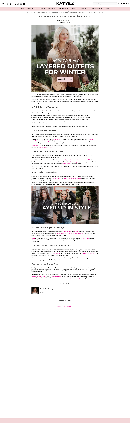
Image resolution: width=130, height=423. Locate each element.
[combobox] (105, 3)
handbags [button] (62, 8)
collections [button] (31, 8)
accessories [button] (96, 8)
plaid (89, 160)
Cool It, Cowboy (44, 141)
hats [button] (41, 8)
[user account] (121, 4)
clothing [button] (51, 8)
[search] (118, 3)
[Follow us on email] (24, 4)
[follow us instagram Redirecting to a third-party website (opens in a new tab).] (66, 283)
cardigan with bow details (71, 160)
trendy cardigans (56, 276)
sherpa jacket (66, 163)
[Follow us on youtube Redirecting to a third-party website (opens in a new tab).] (18, 4)
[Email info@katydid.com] (124, 4)
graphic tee (56, 139)
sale (107, 8)
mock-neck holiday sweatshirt (48, 162)
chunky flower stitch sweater (72, 178)
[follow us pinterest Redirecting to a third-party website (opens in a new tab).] (68, 283)
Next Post (69, 307)
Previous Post (61, 307)
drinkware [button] (84, 8)
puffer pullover (57, 178)
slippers (79, 278)
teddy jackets (42, 147)
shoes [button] (73, 8)
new (22, 8)
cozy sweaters (42, 276)
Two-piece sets (36, 145)
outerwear (34, 276)
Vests (33, 238)
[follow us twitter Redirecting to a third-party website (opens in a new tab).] (63, 283)
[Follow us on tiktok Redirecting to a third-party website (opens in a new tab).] (11, 4)
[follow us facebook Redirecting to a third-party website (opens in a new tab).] (60, 283)
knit (70, 232)
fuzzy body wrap (75, 162)
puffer (76, 232)
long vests (86, 238)
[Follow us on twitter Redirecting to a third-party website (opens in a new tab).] (21, 4)
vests (50, 147)
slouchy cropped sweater (75, 233)
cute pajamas (70, 278)
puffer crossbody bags (88, 253)
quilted (66, 232)
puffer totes (56, 253)
